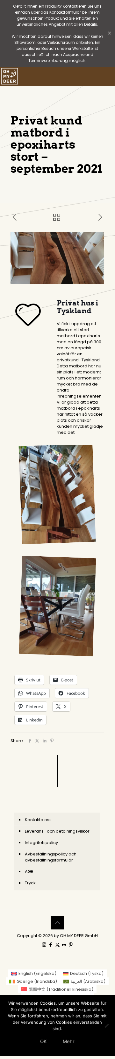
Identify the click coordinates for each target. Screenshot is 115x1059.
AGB (29, 871)
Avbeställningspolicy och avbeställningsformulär (50, 857)
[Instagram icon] (44, 944)
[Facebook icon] (50, 944)
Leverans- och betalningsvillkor (57, 831)
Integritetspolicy (41, 843)
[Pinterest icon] (70, 944)
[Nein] (107, 1025)
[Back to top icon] (57, 922)
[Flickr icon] (64, 944)
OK (43, 1041)
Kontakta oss (38, 820)
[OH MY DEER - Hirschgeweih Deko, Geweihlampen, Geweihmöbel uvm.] (9, 76)
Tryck (30, 883)
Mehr (69, 1041)
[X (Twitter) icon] (57, 944)
